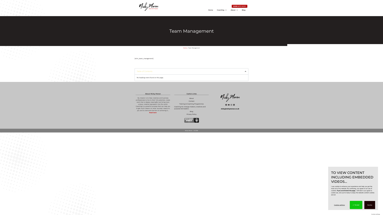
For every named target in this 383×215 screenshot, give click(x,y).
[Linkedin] (234, 105)
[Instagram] (231, 105)
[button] (245, 71)
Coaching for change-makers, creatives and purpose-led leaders (190, 108)
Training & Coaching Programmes (191, 104)
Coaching (220, 10)
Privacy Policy (191, 114)
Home (210, 10)
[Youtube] (229, 105)
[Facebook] (226, 105)
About (233, 10)
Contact (191, 101)
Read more (153, 112)
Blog (243, 10)
